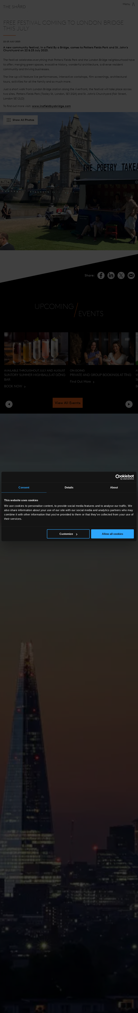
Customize (66, 533)
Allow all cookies (112, 533)
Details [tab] (69, 487)
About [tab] (114, 487)
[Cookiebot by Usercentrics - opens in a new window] (118, 477)
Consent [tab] (24, 487)
